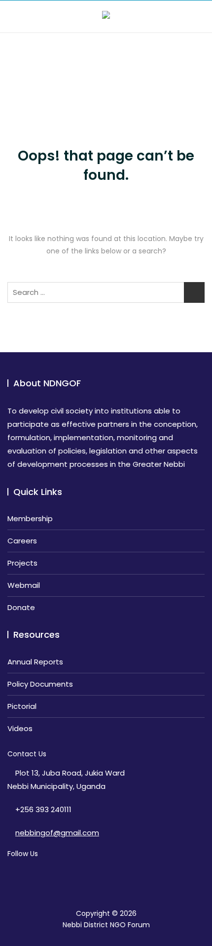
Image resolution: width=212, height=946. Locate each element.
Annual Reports (35, 662)
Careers (22, 540)
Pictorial (21, 706)
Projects (22, 563)
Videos (20, 728)
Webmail (23, 585)
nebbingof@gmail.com (57, 832)
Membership (30, 518)
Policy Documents (40, 684)
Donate (21, 607)
